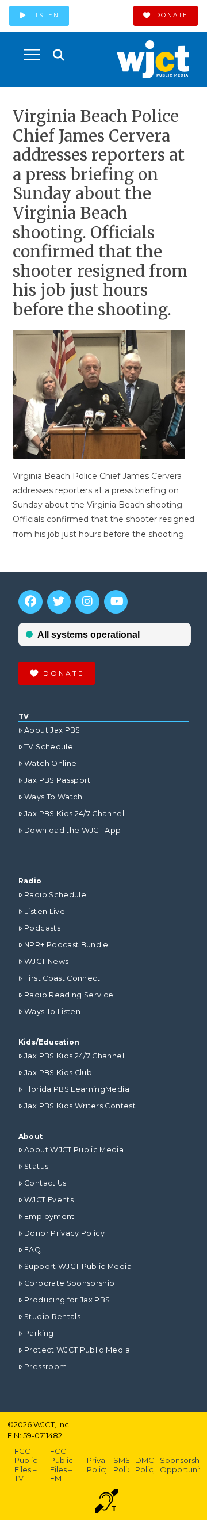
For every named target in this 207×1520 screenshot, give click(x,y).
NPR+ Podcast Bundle (66, 944)
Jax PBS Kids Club (58, 1072)
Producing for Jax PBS (67, 1300)
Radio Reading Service (68, 995)
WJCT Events (49, 1199)
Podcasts (42, 928)
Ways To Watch (53, 797)
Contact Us (45, 1183)
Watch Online (50, 763)
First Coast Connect (62, 978)
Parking (38, 1333)
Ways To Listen (52, 1011)
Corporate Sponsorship (69, 1283)
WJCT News (46, 961)
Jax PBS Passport (57, 780)
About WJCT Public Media (74, 1149)
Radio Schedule (55, 894)
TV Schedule (48, 746)
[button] (32, 54)
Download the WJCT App (72, 830)
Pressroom (45, 1366)
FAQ (32, 1249)
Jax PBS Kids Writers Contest (80, 1106)
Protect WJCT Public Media (77, 1350)
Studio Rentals (52, 1316)
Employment (49, 1216)
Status (36, 1166)
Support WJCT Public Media (78, 1266)
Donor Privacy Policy (64, 1233)
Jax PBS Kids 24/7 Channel (74, 813)
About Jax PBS (52, 730)
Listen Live (44, 911)
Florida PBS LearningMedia (76, 1089)
